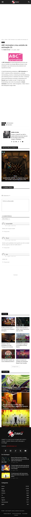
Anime (6, 39)
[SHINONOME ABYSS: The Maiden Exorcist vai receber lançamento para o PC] (15, 166)
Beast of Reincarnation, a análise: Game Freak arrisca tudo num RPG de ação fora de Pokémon (20, 459)
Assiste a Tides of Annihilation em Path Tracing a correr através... (7, 345)
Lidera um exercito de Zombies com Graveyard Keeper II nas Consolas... (22, 361)
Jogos (15, 176)
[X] (20, 141)
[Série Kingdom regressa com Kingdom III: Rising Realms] (23, 338)
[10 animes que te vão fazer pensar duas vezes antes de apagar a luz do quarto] (15, 418)
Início (3, 39)
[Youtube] (22, 141)
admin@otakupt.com (12, 446)
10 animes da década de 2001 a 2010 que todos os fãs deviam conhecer (15, 388)
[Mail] (16, 141)
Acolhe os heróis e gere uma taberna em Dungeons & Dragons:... (8, 329)
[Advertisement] (15, 21)
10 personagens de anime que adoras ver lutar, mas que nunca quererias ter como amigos (20, 467)
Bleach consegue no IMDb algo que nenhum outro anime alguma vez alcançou (15, 405)
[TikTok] (18, 141)
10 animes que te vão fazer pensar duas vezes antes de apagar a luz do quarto (15, 423)
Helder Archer (6, 49)
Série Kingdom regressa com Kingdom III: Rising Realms (21, 345)
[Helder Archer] (6, 136)
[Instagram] (13, 141)
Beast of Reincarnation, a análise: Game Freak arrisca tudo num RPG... (22, 329)
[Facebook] (11, 141)
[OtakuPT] (15, 2)
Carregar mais (15, 366)
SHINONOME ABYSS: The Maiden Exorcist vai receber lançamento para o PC (15, 178)
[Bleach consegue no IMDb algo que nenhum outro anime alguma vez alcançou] (15, 401)
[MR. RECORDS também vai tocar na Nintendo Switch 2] (8, 354)
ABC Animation (10, 123)
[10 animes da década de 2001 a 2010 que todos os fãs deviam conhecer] (15, 383)
